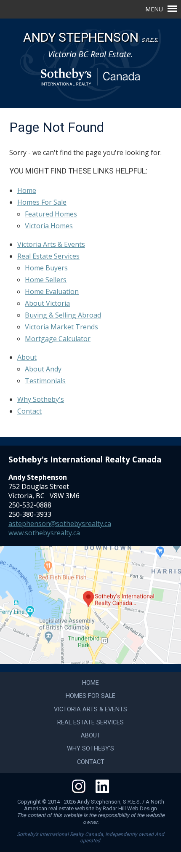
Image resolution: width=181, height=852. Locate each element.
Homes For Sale (42, 202)
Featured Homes (51, 214)
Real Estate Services (48, 256)
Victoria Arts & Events (51, 244)
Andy (90, 37)
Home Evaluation (52, 291)
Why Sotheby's (40, 399)
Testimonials (45, 380)
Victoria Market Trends (61, 326)
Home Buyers (46, 267)
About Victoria (47, 303)
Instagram (78, 786)
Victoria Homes (49, 225)
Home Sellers (46, 279)
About (27, 357)
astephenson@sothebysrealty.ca (59, 523)
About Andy (43, 369)
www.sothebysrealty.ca (44, 532)
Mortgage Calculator (57, 338)
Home (26, 190)
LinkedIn (102, 786)
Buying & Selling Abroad (63, 315)
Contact (29, 411)
